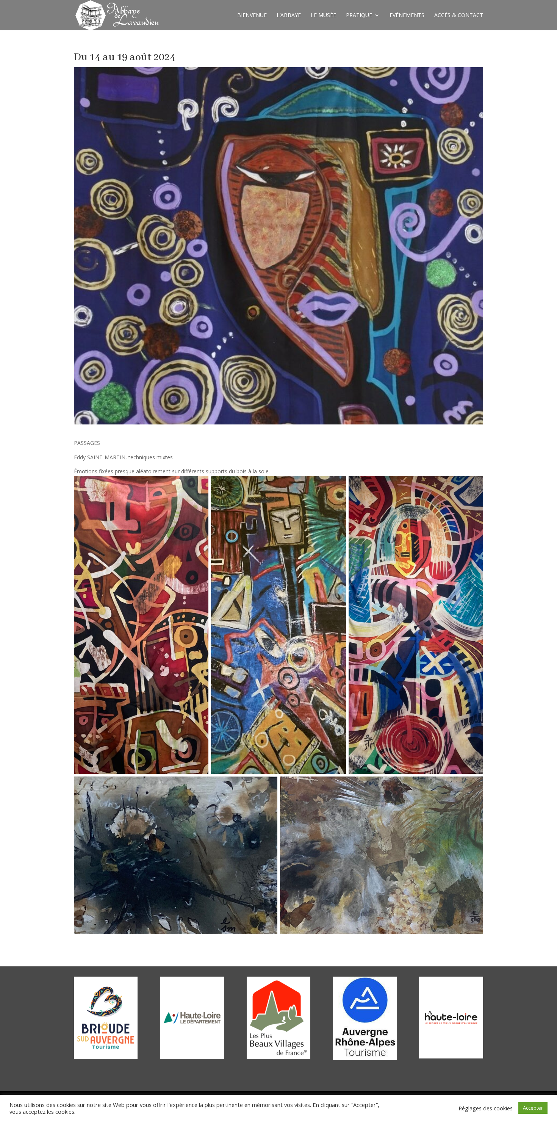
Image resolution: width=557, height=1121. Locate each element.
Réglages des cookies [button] (485, 1108)
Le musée (323, 16)
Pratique (359, 16)
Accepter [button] (533, 1107)
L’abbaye (289, 16)
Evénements (407, 16)
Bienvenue (252, 16)
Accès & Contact (458, 16)
